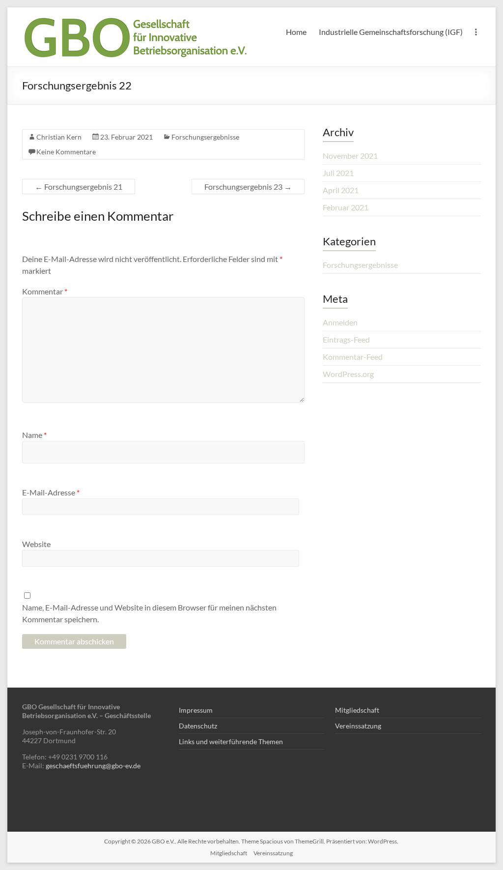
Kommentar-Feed (353, 356)
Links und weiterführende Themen (231, 741)
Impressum (196, 710)
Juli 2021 (338, 172)
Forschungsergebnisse (205, 137)
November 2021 (350, 155)
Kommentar (44, 291)
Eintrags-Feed (346, 339)
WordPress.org (348, 373)
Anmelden (340, 322)
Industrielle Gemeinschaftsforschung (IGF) (391, 31)
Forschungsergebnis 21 (78, 186)
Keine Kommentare (66, 151)
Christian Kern (59, 137)
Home (296, 31)
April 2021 (341, 190)
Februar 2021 (345, 207)
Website (36, 544)
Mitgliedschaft (357, 710)
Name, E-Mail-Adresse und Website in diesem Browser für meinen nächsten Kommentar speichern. (149, 613)
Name (34, 434)
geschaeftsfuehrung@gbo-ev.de (93, 765)
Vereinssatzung (358, 726)
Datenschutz (198, 726)
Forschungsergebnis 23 (248, 186)
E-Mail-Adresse (51, 492)
